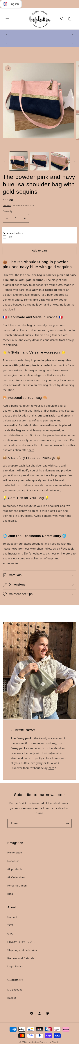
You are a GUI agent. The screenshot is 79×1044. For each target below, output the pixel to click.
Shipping (7, 205)
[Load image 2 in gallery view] (39, 161)
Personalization (17, 885)
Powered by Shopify (50, 1042)
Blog (10, 893)
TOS (10, 925)
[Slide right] (75, 162)
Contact (12, 917)
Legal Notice (15, 966)
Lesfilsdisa (33, 1042)
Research (13, 860)
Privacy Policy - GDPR (21, 941)
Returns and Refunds (20, 958)
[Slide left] (4, 162)
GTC (10, 933)
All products (14, 869)
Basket (11, 997)
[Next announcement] (72, 34)
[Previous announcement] (7, 34)
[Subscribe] (67, 823)
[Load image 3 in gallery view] (60, 161)
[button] (7, 19)
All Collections (16, 877)
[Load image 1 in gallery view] (18, 161)
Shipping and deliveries (22, 950)
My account (14, 989)
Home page (14, 852)
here (31, 450)
